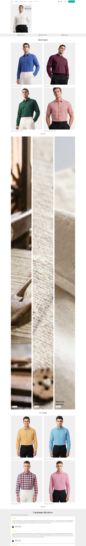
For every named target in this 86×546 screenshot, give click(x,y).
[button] (61, 1)
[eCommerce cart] (59, 1)
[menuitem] (16, 2)
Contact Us (71, 1)
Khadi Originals (43, 40)
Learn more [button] (15, 406)
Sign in (65, 1)
